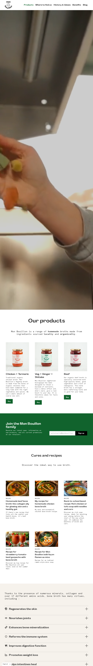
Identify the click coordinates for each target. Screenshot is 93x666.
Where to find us (43, 5)
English (5, 664)
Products (29, 5)
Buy (9, 401)
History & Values (62, 5)
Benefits (76, 5)
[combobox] (7, 664)
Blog (85, 5)
